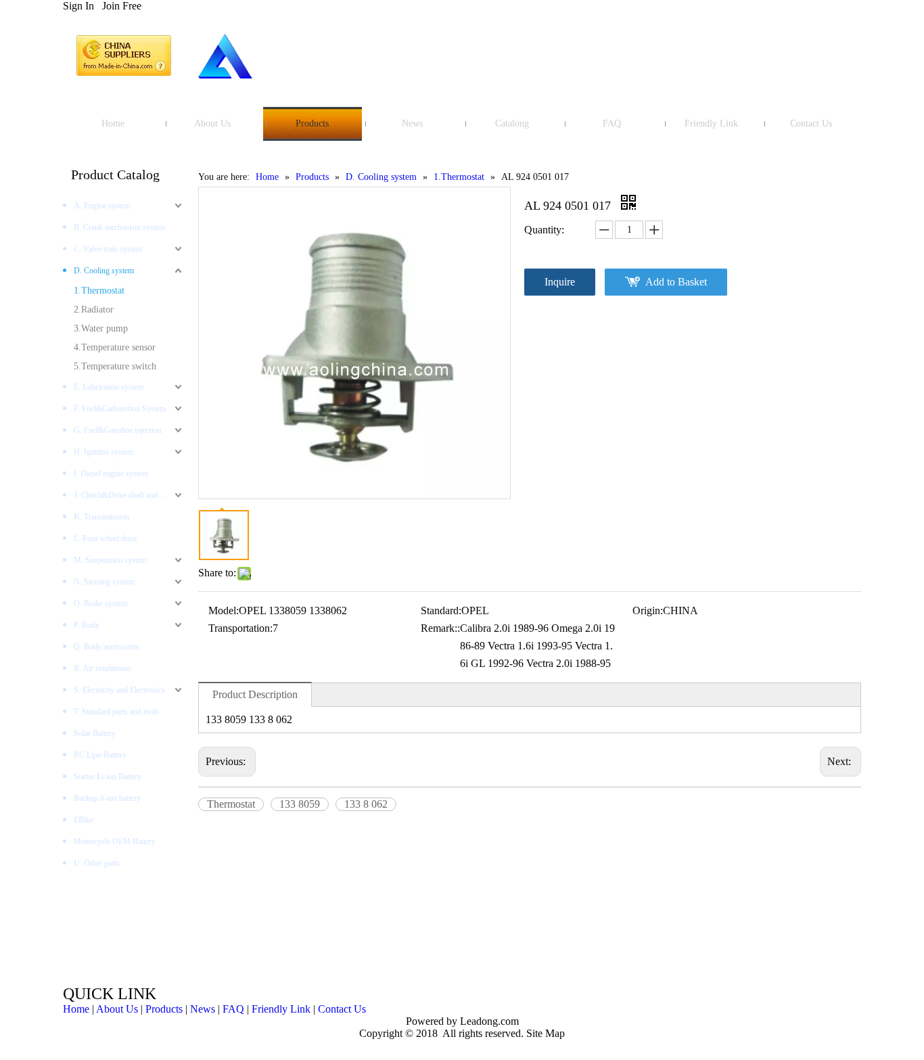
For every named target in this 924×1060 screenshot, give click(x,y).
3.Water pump (101, 328)
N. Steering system (104, 581)
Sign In (78, 5)
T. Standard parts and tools (116, 711)
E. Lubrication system (108, 387)
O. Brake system (100, 603)
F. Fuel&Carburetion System (120, 408)
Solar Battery (95, 733)
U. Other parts (97, 863)
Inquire (560, 281)
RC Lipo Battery (100, 755)
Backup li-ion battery (107, 798)
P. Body (86, 625)
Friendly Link (281, 1009)
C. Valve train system (108, 249)
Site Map (545, 1033)
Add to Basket (676, 281)
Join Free (121, 5)
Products (164, 1009)
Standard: (441, 610)
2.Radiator (94, 309)
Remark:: (440, 628)
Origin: (647, 610)
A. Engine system (102, 205)
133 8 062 (366, 804)
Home (76, 1009)
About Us (117, 1009)
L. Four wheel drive (105, 538)
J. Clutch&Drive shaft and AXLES (129, 495)
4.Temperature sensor (115, 347)
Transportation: (240, 628)
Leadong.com (488, 1021)
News (202, 1009)
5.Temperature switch (115, 366)
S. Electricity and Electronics (119, 690)
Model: (223, 610)
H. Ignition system (103, 452)
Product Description (255, 694)
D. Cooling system (104, 270)
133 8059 (299, 804)
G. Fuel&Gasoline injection (118, 430)
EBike (83, 820)
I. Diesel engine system (111, 473)
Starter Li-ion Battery (107, 776)
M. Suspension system (110, 560)
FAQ (233, 1009)
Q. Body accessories (106, 646)
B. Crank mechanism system (119, 227)
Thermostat (231, 804)
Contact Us (342, 1009)
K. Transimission (101, 517)
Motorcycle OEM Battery (115, 841)
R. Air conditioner (102, 668)
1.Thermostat (99, 290)
